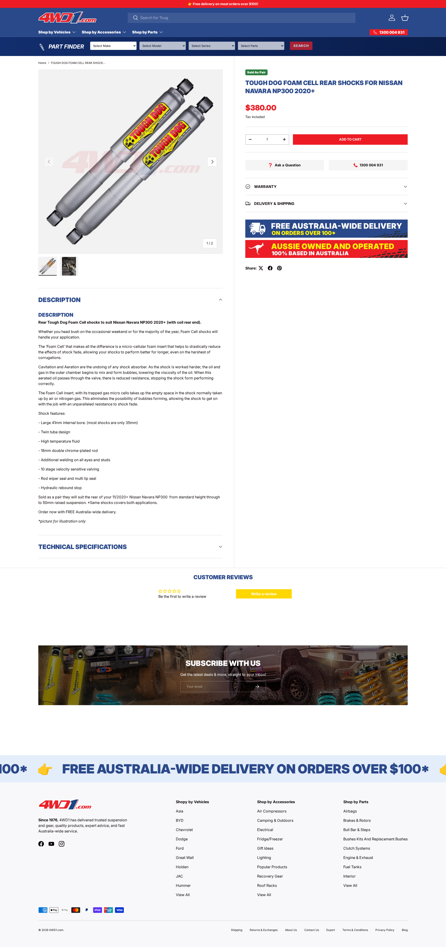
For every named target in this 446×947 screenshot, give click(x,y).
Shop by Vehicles (54, 32)
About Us (291, 930)
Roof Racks (267, 885)
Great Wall (185, 857)
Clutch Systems (356, 848)
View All (183, 894)
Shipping (236, 930)
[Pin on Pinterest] (279, 268)
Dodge (182, 839)
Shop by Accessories (101, 32)
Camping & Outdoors (275, 820)
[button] (405, 18)
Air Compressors (271, 811)
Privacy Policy (384, 930)
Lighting (264, 857)
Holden (182, 867)
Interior (349, 876)
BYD (180, 820)
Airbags (350, 811)
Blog (405, 930)
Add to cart (350, 139)
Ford (180, 848)
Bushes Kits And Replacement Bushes (375, 839)
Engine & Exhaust (358, 857)
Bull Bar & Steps (356, 829)
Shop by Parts (144, 32)
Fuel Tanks (352, 867)
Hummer (183, 885)
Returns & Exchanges (264, 930)
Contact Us (311, 930)
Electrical (265, 829)
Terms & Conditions (355, 930)
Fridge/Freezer (270, 839)
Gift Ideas (265, 848)
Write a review (264, 594)
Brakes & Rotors (357, 820)
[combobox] (242, 18)
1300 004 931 (371, 165)
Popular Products (272, 867)
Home (42, 63)
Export (330, 930)
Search (301, 46)
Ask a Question (288, 165)
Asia (179, 811)
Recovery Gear (270, 876)
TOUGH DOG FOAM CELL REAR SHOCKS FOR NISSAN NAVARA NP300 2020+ (78, 63)
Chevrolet (184, 829)
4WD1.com (56, 930)
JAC (179, 876)
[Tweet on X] (261, 268)
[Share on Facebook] (270, 268)
